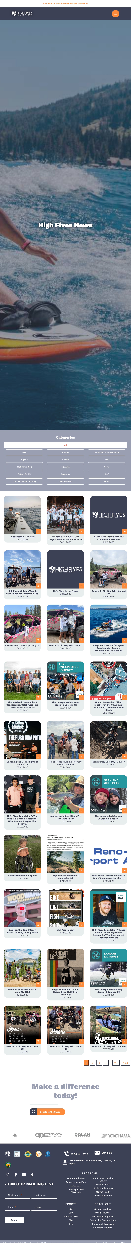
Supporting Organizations (103, 1220)
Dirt (71, 1224)
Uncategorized (65, 481)
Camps (65, 452)
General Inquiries (102, 1209)
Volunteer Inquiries (102, 1227)
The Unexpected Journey (24, 481)
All (65, 445)
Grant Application (76, 1178)
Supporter (65, 474)
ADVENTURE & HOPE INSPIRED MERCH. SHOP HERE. (65, 4)
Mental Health (103, 1192)
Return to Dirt (103, 1184)
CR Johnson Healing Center (103, 1179)
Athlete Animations (103, 1188)
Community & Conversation (106, 452)
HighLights (65, 467)
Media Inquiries (102, 1213)
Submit (14, 1220)
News (106, 467)
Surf (107, 474)
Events (65, 459)
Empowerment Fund (76, 1182)
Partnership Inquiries (102, 1216)
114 (116, 1062)
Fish (106, 459)
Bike (24, 452)
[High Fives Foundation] (22, 13)
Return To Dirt (24, 474)
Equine (24, 459)
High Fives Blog (24, 467)
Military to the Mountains (76, 1190)
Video (106, 481)
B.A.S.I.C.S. (76, 1186)
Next (125, 1062)
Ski (70, 1209)
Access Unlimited (103, 1195)
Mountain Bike (71, 1216)
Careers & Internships (103, 1224)
